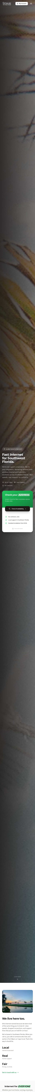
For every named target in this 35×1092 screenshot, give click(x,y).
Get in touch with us (9, 1072)
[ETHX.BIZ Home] (7, 3)
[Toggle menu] (31, 3)
